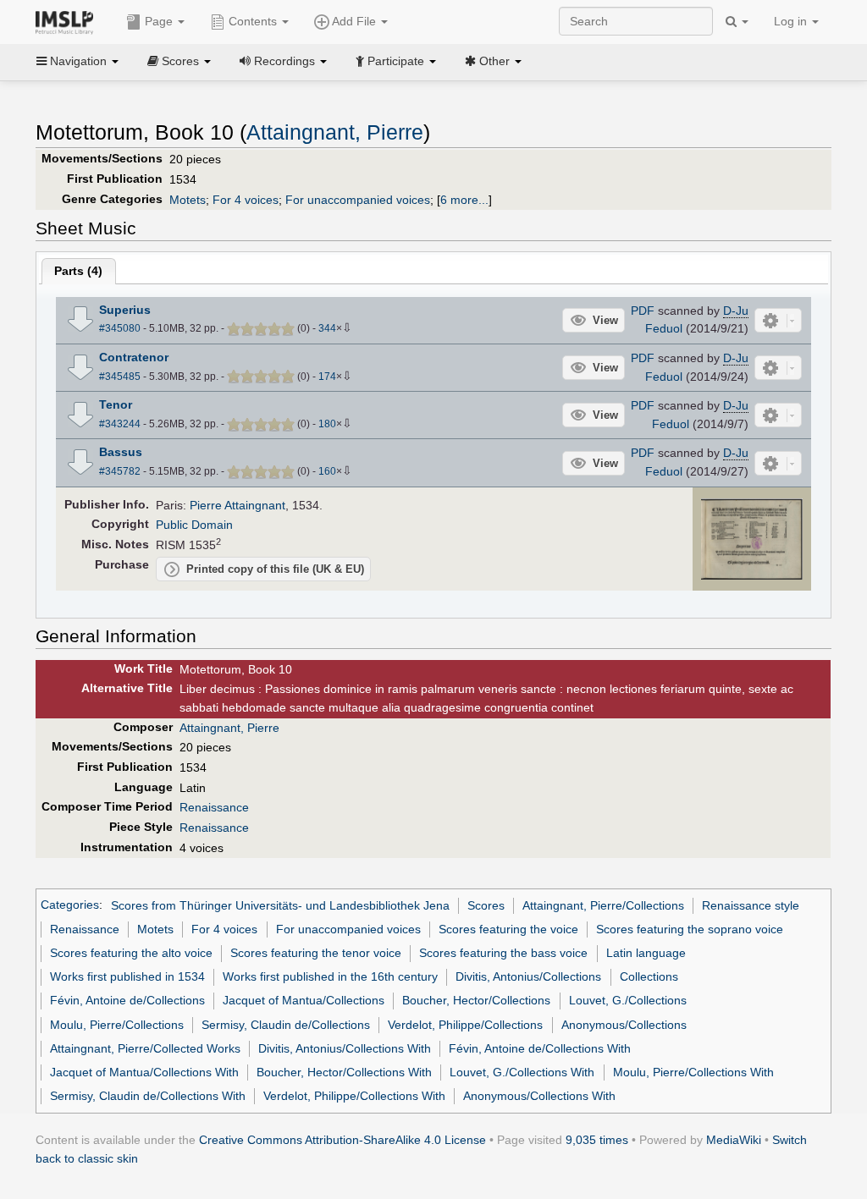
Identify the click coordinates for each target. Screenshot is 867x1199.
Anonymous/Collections (624, 1024)
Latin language (646, 953)
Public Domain (194, 524)
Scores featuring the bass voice (503, 953)
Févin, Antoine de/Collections (127, 1000)
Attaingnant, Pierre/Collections (603, 905)
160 (327, 471)
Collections (649, 976)
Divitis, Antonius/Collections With (344, 1048)
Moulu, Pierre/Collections (117, 1024)
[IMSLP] (68, 21)
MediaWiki (733, 1140)
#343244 (120, 424)
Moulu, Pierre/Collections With (693, 1072)
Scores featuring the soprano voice (689, 929)
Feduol (663, 328)
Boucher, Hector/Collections (476, 1000)
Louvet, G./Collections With (522, 1072)
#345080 (120, 328)
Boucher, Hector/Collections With (344, 1072)
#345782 (120, 471)
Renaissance (214, 807)
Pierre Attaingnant (237, 505)
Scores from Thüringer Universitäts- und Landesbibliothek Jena (280, 905)
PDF (642, 310)
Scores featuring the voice (508, 929)
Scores (486, 905)
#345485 (120, 376)
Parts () (78, 271)
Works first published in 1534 (127, 976)
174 (327, 376)
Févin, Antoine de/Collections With (540, 1048)
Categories (70, 905)
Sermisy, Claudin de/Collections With (148, 1096)
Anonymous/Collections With (539, 1096)
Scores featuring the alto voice (131, 953)
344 (327, 328)
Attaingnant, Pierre (334, 132)
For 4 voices (246, 199)
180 (327, 424)
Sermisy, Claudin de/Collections (286, 1024)
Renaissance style (750, 905)
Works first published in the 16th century (330, 976)
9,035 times (597, 1140)
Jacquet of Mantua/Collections (303, 1000)
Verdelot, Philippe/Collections (465, 1024)
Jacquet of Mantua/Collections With (144, 1072)
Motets (187, 199)
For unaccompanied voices (357, 199)
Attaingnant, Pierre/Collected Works (145, 1048)
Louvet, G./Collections (628, 1000)
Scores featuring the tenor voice (315, 953)
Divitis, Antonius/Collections (528, 976)
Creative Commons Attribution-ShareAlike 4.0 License (342, 1140)
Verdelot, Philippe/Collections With (354, 1096)
